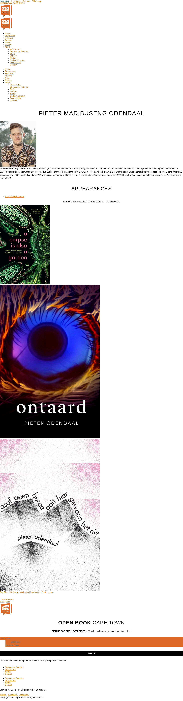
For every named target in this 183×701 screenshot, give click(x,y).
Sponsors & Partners (19, 51)
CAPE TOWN (12, 3)
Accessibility (15, 63)
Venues (13, 56)
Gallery (8, 45)
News (7, 42)
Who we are (15, 49)
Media (12, 58)
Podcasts (9, 38)
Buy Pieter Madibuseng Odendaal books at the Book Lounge (26, 592)
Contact (13, 65)
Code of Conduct (17, 60)
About (7, 47)
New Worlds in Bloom (14, 197)
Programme (10, 36)
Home (7, 33)
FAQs (12, 54)
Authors (8, 40)
